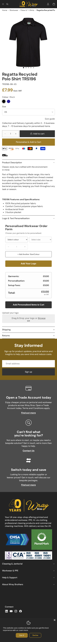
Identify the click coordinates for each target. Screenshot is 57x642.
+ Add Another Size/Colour (28, 254)
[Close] (54, 620)
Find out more (28, 412)
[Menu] (3, 4)
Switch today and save (28, 470)
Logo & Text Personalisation (16, 218)
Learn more (23, 630)
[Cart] (54, 4)
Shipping (6, 329)
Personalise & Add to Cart (28, 142)
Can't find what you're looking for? (28, 433)
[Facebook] (20, 611)
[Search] (7, 4)
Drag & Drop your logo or (28, 318)
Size (4, 106)
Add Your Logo (28, 263)
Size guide (50, 119)
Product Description (12, 162)
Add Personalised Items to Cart (28, 305)
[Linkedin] (6, 611)
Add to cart (38, 133)
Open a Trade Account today (28, 397)
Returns (6, 335)
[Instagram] (15, 611)
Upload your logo (10, 312)
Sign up (28, 371)
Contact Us (28, 450)
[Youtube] (11, 611)
